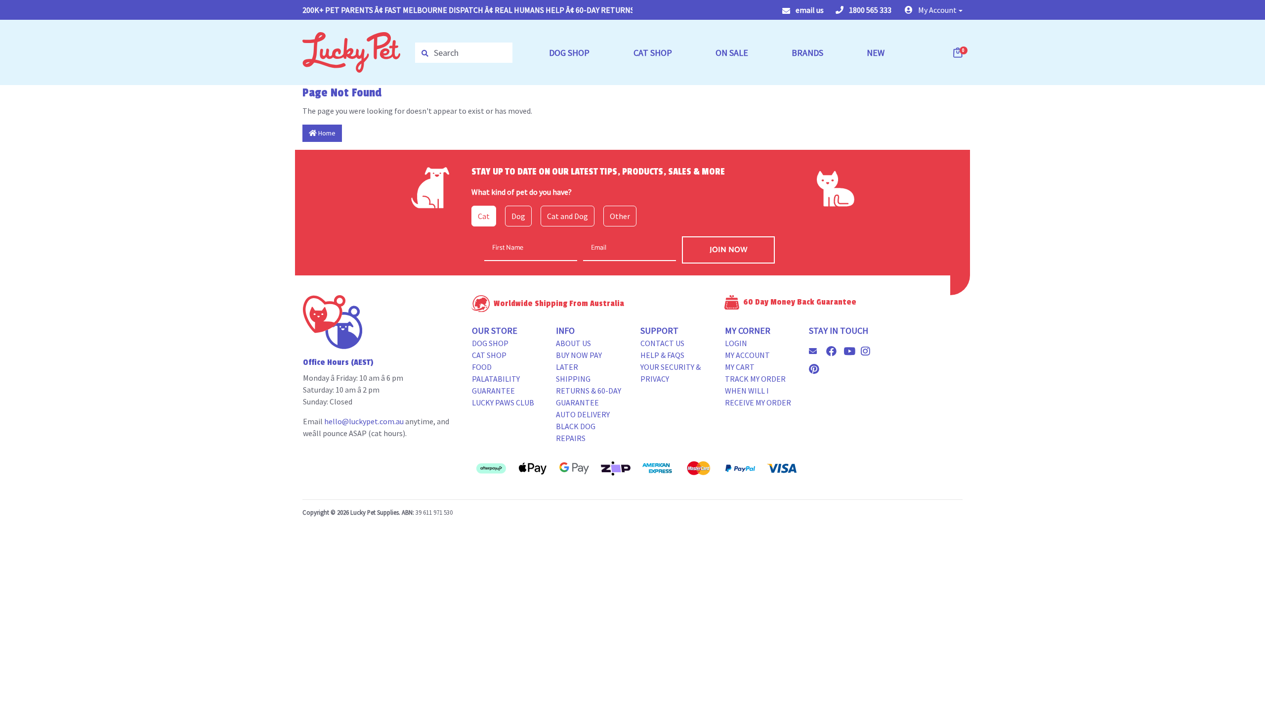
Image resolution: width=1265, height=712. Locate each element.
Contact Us (662, 343)
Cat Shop (489, 355)
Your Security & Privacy (670, 373)
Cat (484, 216)
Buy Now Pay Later (579, 361)
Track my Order (755, 379)
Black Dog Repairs (575, 432)
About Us (573, 343)
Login (736, 343)
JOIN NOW (729, 250)
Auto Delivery (583, 414)
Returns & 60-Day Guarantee (588, 396)
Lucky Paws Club (503, 402)
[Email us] (817, 351)
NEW (876, 52)
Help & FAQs (662, 355)
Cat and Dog (567, 216)
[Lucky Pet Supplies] (351, 51)
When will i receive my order (758, 396)
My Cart (740, 367)
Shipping (573, 379)
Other (620, 216)
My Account (747, 355)
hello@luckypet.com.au (364, 421)
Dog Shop (490, 343)
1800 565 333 (869, 10)
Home (326, 133)
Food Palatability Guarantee (496, 379)
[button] (934, 10)
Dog (518, 216)
